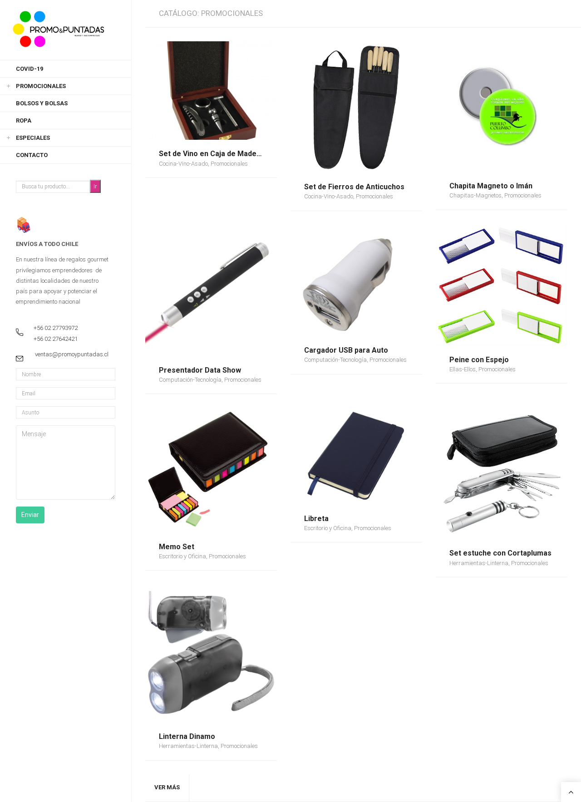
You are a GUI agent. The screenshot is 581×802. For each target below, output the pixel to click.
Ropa (23, 120)
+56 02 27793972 (56, 328)
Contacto (32, 155)
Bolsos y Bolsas (42, 103)
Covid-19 (29, 68)
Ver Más (167, 787)
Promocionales (41, 86)
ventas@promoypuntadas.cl (71, 354)
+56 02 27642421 (56, 338)
